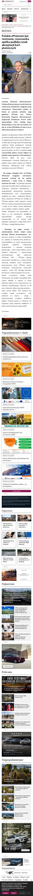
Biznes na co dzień (18, 24)
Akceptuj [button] (5, 893)
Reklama (9, 877)
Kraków (9, 776)
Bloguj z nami (24, 877)
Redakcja (16, 877)
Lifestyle (24, 9)
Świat (16, 9)
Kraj (3, 9)
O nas (3, 877)
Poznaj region (11, 683)
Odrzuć (13, 893)
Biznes (9, 9)
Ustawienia (22, 893)
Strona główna (5, 24)
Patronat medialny (7, 880)
